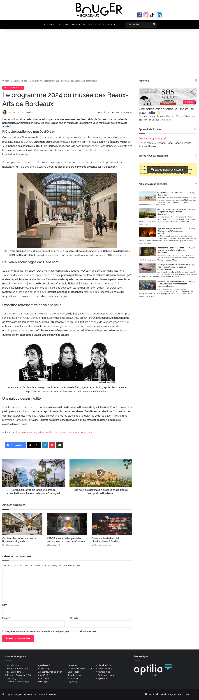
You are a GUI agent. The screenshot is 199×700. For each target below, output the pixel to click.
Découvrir (102, 668)
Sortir (92, 24)
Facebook (139, 14)
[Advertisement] (99, 56)
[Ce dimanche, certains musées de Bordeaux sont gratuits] (22, 524)
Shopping (11, 678)
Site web (74, 618)
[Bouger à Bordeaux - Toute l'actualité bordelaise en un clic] (99, 10)
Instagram (145, 14)
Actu (62, 24)
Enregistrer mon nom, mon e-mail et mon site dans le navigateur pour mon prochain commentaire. (51, 631)
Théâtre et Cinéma (15, 682)
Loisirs (70, 672)
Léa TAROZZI (13, 112)
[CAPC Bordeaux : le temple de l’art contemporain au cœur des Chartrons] (67, 524)
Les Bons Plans (14, 672)
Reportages (73, 675)
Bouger (40, 668)
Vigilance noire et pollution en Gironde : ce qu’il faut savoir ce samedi (170, 230)
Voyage (71, 682)
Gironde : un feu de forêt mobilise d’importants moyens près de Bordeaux (171, 211)
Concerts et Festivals (77, 668)
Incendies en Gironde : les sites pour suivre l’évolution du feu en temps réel (171, 250)
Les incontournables (46, 672)
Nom (5, 605)
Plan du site (183, 694)
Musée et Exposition (30, 81)
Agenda (41, 665)
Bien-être (102, 665)
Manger (77, 24)
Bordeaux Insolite (15, 668)
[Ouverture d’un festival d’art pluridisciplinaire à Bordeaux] (112, 524)
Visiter (40, 682)
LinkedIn (159, 14)
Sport (100, 678)
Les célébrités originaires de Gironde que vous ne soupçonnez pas (53, 432)
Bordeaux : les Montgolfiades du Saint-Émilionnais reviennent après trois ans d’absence (172, 283)
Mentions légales (168, 694)
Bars (70, 665)
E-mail (6, 618)
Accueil (49, 24)
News (40, 675)
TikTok (152, 14)
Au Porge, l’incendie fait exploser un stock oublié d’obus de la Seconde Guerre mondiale (172, 266)
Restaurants (103, 675)
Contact (109, 24)
